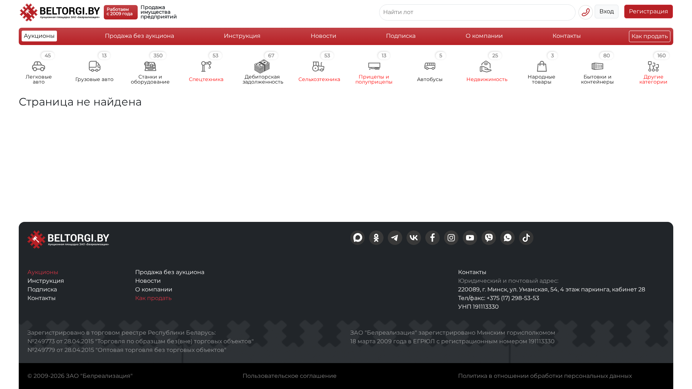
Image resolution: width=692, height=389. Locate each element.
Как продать (649, 36)
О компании (484, 35)
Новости (323, 35)
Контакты (567, 35)
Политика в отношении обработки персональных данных (545, 375)
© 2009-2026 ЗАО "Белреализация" (80, 375)
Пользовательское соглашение (290, 375)
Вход (606, 11)
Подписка (401, 35)
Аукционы (39, 35)
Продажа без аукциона (139, 35)
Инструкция (242, 35)
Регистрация (648, 11)
